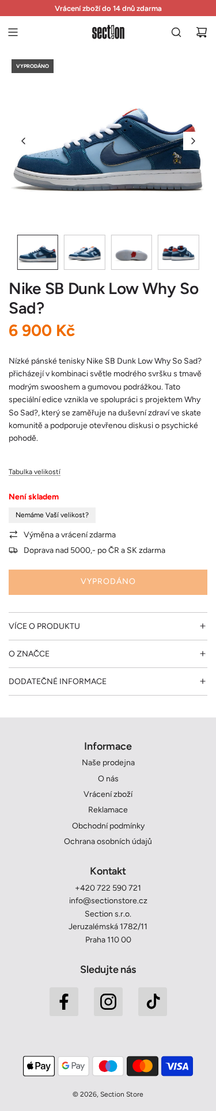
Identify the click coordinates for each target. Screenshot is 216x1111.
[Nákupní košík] (201, 32)
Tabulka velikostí (34, 472)
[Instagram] (108, 1001)
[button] (23, 141)
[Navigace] (12, 32)
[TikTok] (152, 1001)
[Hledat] (176, 32)
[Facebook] (64, 1001)
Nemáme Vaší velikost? (52, 515)
